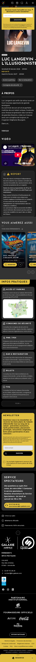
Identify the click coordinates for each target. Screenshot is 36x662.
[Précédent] (28, 272)
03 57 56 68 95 (14, 504)
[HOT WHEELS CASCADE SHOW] (14, 250)
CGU (33, 643)
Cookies (5, 646)
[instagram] (8, 589)
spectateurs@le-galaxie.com (19, 506)
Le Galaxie (22, 25)
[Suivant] (32, 272)
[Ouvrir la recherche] (22, 3)
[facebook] (3, 589)
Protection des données (24, 641)
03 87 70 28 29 (9, 571)
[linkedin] (12, 589)
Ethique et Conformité (9, 643)
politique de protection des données (18, 27)
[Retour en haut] (18, 533)
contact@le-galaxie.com (13, 573)
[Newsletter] (12, 3)
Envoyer (18, 20)
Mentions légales (10, 641)
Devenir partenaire (18, 634)
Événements (7, 553)
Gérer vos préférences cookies (23, 646)
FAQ (11, 646)
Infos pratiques (9, 556)
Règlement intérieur (23, 643)
